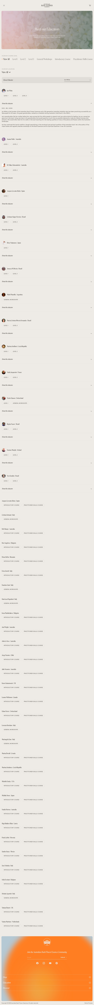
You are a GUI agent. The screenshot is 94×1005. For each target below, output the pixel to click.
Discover (6, 988)
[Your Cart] (90, 5)
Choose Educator (8, 80)
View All (6, 59)
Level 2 (23, 59)
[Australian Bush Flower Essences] (47, 5)
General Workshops (44, 59)
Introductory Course (62, 59)
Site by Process (89, 1003)
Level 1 (14, 59)
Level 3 (31, 59)
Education (7, 982)
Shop (5, 977)
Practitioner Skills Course (83, 59)
